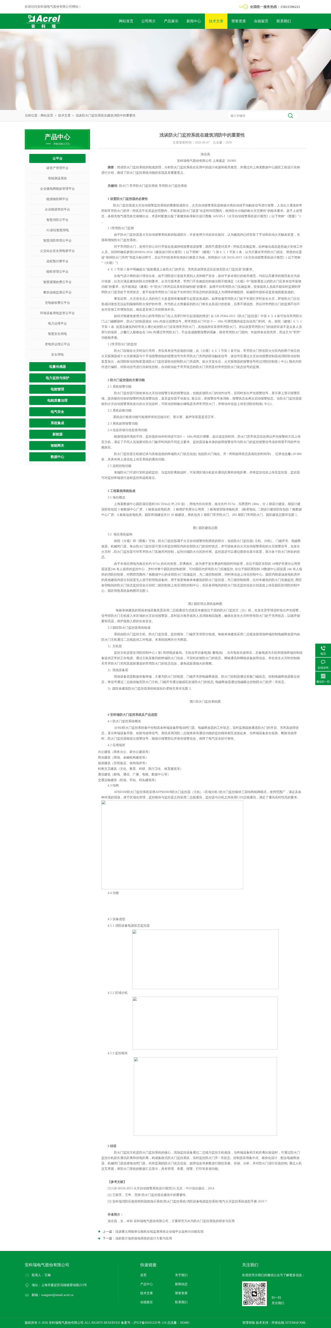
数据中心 (57, 457)
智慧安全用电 (57, 334)
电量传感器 (57, 366)
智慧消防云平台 (57, 220)
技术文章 (216, 21)
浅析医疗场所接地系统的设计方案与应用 (143, 1238)
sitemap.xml (295, 1322)
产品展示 (171, 21)
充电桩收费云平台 (57, 302)
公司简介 (148, 21)
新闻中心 (193, 21)
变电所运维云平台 (57, 344)
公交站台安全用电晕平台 (57, 251)
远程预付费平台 (57, 261)
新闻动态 (181, 1284)
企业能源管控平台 (57, 209)
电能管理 (57, 389)
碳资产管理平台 (57, 168)
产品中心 (146, 1284)
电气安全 (57, 412)
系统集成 (57, 423)
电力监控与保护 (57, 378)
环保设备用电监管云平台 (57, 313)
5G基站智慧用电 (57, 230)
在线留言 (261, 21)
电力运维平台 (57, 323)
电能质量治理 (57, 400)
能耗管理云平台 (57, 271)
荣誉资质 (238, 21)
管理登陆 (248, 1322)
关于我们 (181, 1275)
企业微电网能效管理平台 (57, 188)
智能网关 (57, 445)
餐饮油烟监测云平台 (57, 292)
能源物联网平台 (57, 199)
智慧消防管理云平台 (57, 240)
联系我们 (284, 21)
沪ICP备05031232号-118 (150, 1322)
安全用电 (57, 354)
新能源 (57, 434)
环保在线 (278, 1322)
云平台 (57, 158)
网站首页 (126, 21)
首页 (143, 1275)
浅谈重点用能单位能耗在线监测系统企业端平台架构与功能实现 (159, 1231)
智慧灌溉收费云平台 (57, 282)
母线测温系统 (57, 178)
